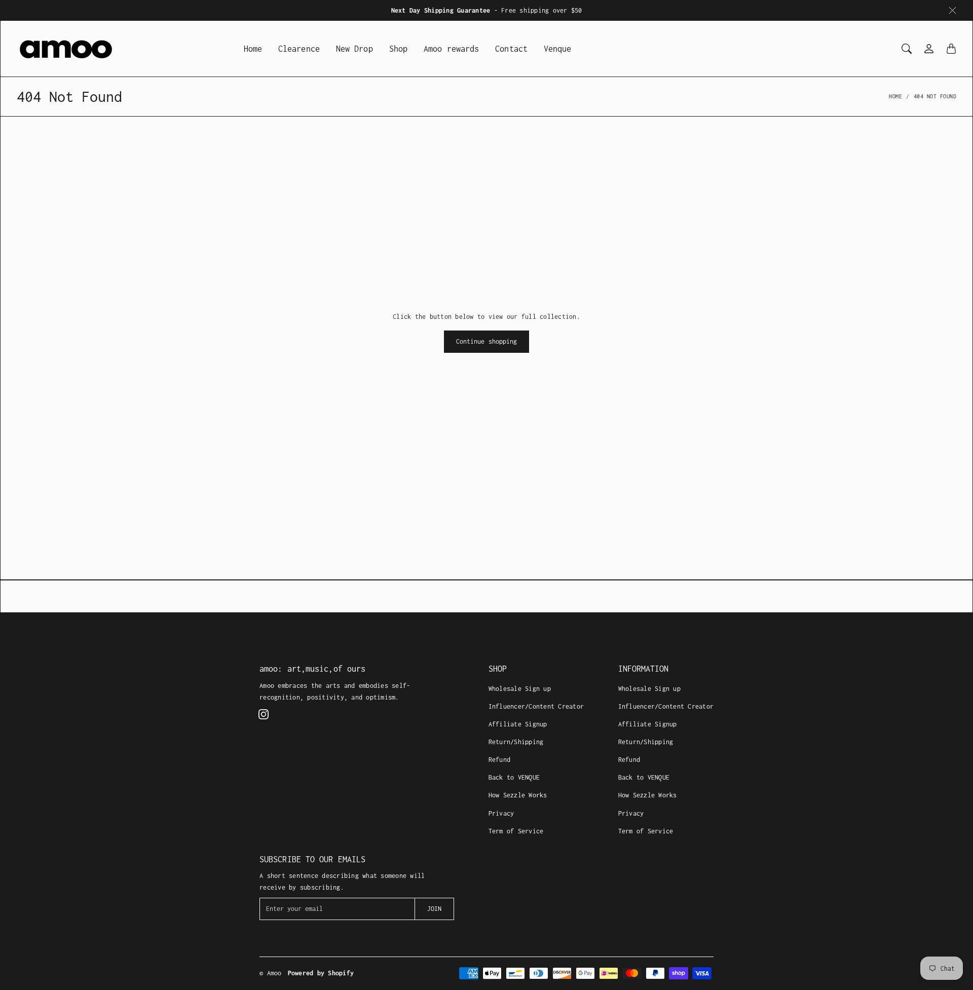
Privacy (501, 813)
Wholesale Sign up (520, 688)
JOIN (434, 908)
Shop (398, 48)
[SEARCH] (906, 49)
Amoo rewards (451, 48)
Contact (511, 48)
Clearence (299, 48)
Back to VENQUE (514, 777)
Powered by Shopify (321, 973)
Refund (500, 759)
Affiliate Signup (518, 724)
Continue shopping (486, 341)
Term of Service (516, 831)
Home (253, 48)
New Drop (354, 48)
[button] (263, 714)
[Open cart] (951, 49)
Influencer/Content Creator (536, 706)
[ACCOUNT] (929, 49)
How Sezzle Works (518, 795)
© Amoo (270, 973)
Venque (558, 48)
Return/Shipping (516, 742)
